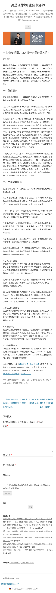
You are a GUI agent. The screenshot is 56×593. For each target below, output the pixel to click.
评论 (5, 426)
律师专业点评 (36, 380)
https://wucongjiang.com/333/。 (17, 373)
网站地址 (6, 475)
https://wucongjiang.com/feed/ (22, 562)
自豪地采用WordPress (11, 578)
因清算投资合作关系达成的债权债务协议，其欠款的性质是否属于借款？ (41, 403)
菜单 (28, 27)
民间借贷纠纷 (18, 383)
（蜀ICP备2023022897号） (11, 584)
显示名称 (7, 455)
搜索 (5, 503)
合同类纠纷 (7, 383)
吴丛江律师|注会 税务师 (28, 5)
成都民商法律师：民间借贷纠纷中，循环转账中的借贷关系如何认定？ (15, 403)
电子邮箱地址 (9, 465)
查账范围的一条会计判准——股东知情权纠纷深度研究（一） (26, 550)
